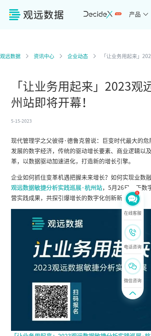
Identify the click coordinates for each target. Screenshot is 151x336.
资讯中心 (44, 56)
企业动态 (77, 56)
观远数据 (10, 56)
